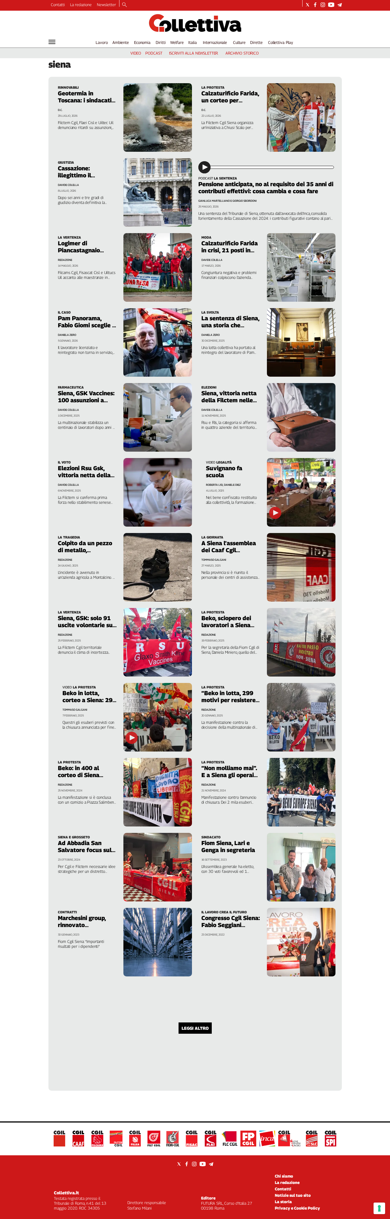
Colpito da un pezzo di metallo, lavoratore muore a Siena (85, 553)
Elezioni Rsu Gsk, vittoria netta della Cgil (84, 475)
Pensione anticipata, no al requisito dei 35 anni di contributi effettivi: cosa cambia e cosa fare (265, 187)
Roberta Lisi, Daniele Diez (223, 484)
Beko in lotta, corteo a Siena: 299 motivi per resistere (89, 700)
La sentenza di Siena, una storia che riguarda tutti (230, 325)
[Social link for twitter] (307, 4)
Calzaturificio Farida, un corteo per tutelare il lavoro (230, 100)
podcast (153, 53)
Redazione (65, 634)
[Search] (124, 5)
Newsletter (106, 4)
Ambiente (120, 42)
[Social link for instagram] (323, 4)
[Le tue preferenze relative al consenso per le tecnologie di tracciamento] (379, 1208)
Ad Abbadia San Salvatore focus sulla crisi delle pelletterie (87, 850)
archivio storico (242, 53)
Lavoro (102, 42)
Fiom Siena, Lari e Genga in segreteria (228, 846)
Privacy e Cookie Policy (297, 1208)
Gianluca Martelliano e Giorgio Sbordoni (227, 200)
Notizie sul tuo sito (293, 1195)
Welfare (176, 42)
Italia (192, 42)
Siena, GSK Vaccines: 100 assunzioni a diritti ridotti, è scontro (86, 404)
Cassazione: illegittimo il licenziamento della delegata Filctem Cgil (87, 179)
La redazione (81, 4)
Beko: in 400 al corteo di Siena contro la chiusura (83, 775)
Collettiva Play (280, 42)
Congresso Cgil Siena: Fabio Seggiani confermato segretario (230, 928)
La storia (283, 1201)
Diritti (160, 42)
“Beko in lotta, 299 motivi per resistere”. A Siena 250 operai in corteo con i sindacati (230, 703)
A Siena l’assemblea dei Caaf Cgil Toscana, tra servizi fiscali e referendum (229, 553)
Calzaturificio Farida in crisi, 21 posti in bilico (229, 250)
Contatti (58, 4)
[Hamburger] (51, 41)
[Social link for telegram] (339, 4)
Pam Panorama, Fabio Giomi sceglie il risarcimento (86, 325)
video (135, 53)
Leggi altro (195, 1028)
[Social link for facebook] (315, 4)
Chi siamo (284, 1176)
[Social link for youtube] (331, 4)
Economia (142, 42)
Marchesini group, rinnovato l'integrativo (82, 925)
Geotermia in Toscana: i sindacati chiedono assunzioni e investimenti (85, 104)
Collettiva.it (66, 1192)
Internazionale (215, 42)
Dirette (256, 42)
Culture (239, 42)
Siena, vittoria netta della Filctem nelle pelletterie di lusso (229, 400)
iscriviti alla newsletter (193, 53)
